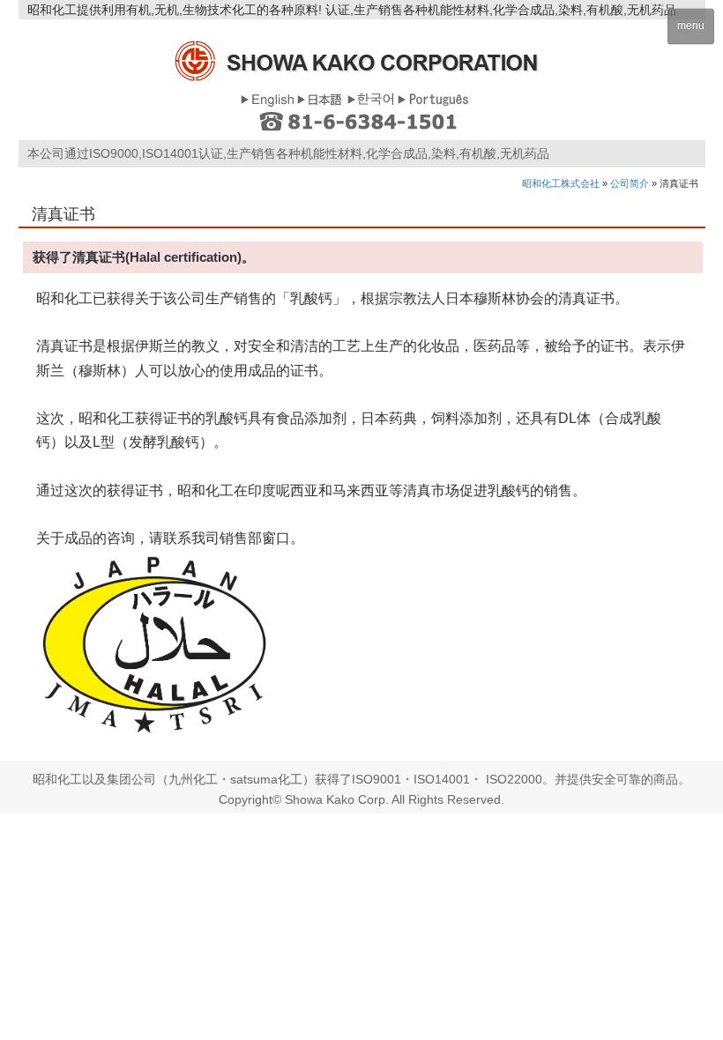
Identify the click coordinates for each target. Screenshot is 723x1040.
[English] (267, 98)
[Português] (433, 98)
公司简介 (629, 183)
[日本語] (320, 98)
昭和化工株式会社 (561, 183)
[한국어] (370, 98)
